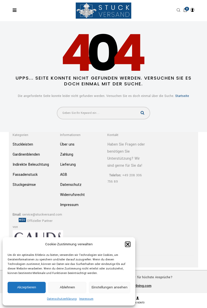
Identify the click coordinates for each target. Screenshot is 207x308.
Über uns (67, 144)
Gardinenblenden (26, 154)
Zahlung (66, 154)
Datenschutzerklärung (62, 299)
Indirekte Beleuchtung (31, 164)
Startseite (182, 96)
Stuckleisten (23, 144)
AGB (63, 174)
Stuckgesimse (24, 184)
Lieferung (68, 164)
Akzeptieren (26, 287)
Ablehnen (67, 287)
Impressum (86, 299)
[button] (127, 244)
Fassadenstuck (25, 174)
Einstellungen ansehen (109, 287)
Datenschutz (71, 184)
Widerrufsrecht (72, 194)
